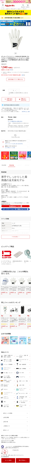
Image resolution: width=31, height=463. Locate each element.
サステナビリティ (20, 455)
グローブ (24, 9)
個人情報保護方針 (5, 456)
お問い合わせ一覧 (11, 455)
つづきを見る (15, 236)
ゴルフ (19, 9)
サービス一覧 (4, 455)
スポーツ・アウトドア (10, 9)
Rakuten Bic (10, 6)
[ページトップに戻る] (28, 457)
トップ (2, 9)
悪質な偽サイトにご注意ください (8, 442)
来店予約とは (24, 111)
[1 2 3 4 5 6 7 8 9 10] (14, 90)
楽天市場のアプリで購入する (15, 79)
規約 (29, 111)
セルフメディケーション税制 (7, 440)
